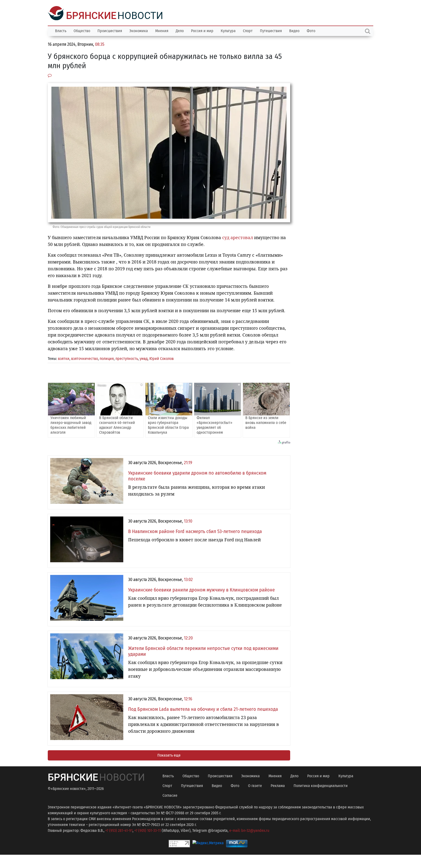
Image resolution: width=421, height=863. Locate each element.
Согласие (170, 795)
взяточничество (84, 358)
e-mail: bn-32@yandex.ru (249, 830)
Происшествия (109, 30)
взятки (63, 358)
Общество (82, 30)
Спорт (248, 30)
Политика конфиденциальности (321, 785)
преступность (126, 358)
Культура (228, 30)
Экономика (138, 30)
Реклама (278, 785)
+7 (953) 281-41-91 (119, 830)
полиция (107, 358)
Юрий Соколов (161, 358)
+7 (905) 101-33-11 (147, 830)
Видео (294, 30)
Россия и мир (202, 30)
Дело (180, 30)
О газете (255, 785)
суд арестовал (237, 237)
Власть (60, 30)
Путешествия (271, 30)
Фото (311, 30)
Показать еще (169, 754)
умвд (144, 358)
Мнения (161, 30)
